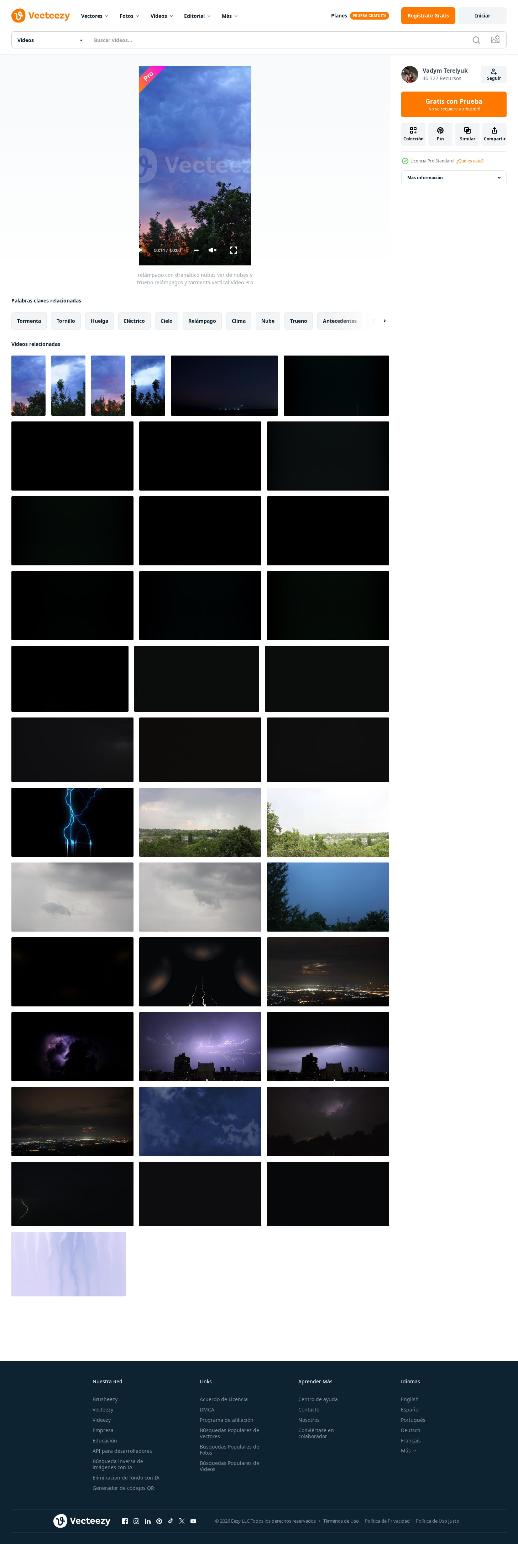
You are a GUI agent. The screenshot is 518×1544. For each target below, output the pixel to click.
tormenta (29, 320)
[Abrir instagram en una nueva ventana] (136, 1521)
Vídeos (159, 15)
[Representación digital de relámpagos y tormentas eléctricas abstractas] (72, 822)
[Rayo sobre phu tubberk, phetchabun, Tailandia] (328, 971)
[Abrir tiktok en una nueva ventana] (170, 1521)
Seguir (494, 78)
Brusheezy (105, 1399)
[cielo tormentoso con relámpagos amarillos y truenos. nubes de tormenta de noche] (200, 749)
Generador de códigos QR (123, 1488)
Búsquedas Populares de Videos (229, 1466)
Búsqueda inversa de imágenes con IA (118, 1464)
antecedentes (340, 320)
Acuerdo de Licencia (224, 1399)
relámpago (202, 320)
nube (267, 320)
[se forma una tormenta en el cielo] (72, 897)
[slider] (196, 250)
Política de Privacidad (387, 1521)
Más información (425, 178)
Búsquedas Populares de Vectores (229, 1433)
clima (239, 320)
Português (413, 1419)
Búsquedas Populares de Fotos (229, 1449)
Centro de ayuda (318, 1399)
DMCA (207, 1409)
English (410, 1399)
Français (411, 1440)
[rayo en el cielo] (200, 822)
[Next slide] (378, 321)
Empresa (103, 1430)
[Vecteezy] (40, 16)
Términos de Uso (341, 1521)
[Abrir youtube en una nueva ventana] (193, 1521)
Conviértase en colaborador (316, 1433)
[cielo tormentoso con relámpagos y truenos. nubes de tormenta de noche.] (196, 679)
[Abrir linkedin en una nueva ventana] (148, 1521)
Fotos (127, 15)
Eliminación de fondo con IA (126, 1477)
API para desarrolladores (122, 1450)
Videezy (102, 1419)
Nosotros (309, 1419)
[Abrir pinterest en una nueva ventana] (159, 1521)
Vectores (92, 15)
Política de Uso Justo (437, 1521)
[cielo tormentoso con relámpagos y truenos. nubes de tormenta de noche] (328, 1194)
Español (410, 1409)
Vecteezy (103, 1409)
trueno (298, 320)
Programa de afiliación (226, 1419)
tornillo (66, 320)
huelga (99, 320)
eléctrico (134, 320)
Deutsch (410, 1430)
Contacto (308, 1409)
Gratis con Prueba (453, 104)
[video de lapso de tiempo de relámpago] (328, 897)
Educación (105, 1440)
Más (227, 15)
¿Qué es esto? (469, 161)
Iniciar (482, 15)
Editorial (194, 15)
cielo (167, 320)
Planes (339, 15)
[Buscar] (476, 40)
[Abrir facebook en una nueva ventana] (125, 1521)
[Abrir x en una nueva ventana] (182, 1521)
